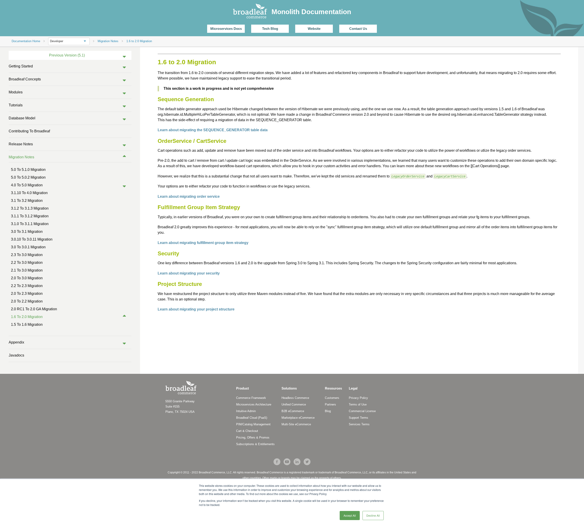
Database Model (22, 118)
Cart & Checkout (247, 431)
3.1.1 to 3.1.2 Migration (30, 216)
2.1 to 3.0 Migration (27, 270)
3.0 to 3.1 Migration (27, 231)
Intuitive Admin (246, 411)
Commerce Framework (251, 398)
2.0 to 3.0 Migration (27, 278)
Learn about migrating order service (189, 196)
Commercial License (362, 411)
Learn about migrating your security (189, 273)
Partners (330, 404)
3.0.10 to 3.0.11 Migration (31, 239)
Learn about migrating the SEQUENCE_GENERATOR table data (213, 130)
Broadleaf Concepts (25, 79)
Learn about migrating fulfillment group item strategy (203, 243)
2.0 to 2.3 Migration (27, 293)
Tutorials (16, 105)
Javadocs (16, 355)
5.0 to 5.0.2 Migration (28, 177)
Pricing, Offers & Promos (252, 437)
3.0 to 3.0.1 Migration (28, 247)
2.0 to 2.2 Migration (27, 301)
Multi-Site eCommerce (296, 424)
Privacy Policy (358, 398)
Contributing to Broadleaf (29, 131)
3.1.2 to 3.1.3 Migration (30, 208)
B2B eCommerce (293, 411)
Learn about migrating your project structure (196, 309)
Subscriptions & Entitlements (255, 444)
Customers (332, 398)
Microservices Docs (226, 29)
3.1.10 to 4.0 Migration (29, 193)
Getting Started (21, 66)
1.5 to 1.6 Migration (27, 324)
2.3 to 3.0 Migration (27, 255)
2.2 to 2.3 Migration (27, 286)
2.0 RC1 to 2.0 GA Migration (34, 309)
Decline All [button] (373, 515)
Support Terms (358, 417)
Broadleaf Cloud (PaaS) (251, 417)
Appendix (16, 342)
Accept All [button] (350, 515)
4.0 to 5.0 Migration (27, 185)
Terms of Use (358, 404)
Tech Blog (270, 29)
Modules (16, 92)
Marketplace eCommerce (298, 417)
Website (314, 29)
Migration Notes (21, 157)
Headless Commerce (295, 398)
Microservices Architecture (253, 404)
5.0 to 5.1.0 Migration (28, 170)
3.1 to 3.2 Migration (27, 201)
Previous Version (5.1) (67, 55)
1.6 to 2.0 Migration (27, 317)
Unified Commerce (294, 404)
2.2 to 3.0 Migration (27, 262)
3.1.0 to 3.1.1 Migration (30, 224)
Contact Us (358, 29)
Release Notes (21, 144)
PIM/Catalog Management (253, 424)
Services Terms (359, 424)
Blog (328, 411)
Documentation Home (26, 41)
